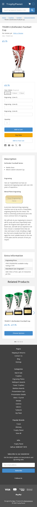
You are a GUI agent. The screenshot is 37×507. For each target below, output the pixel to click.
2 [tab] (16, 341)
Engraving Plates (18, 379)
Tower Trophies (18, 385)
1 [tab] (15, 341)
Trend (18, 424)
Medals (18, 401)
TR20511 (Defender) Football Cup (17, 321)
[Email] (9, 145)
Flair (13, 501)
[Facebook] (5, 145)
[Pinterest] (20, 145)
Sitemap (18, 362)
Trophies (18, 376)
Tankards (18, 410)
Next (34, 313)
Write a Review (18, 33)
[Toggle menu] (3, 4)
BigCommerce (28, 501)
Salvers (18, 407)
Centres (18, 404)
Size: (11, 90)
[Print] (13, 145)
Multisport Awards (18, 382)
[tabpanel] (18, 312)
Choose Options (18, 333)
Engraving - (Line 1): (10, 97)
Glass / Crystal (18, 397)
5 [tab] (22, 341)
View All (18, 433)
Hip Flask (18, 413)
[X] (16, 145)
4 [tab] (20, 341)
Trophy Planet (18, 430)
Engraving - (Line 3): (10, 111)
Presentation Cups (18, 391)
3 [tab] (18, 341)
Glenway (19, 427)
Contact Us (18, 356)
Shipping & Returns (18, 353)
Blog (18, 359)
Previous (3, 313)
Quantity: (7, 119)
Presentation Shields (18, 394)
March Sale (18, 373)
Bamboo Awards (18, 388)
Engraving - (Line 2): (10, 104)
